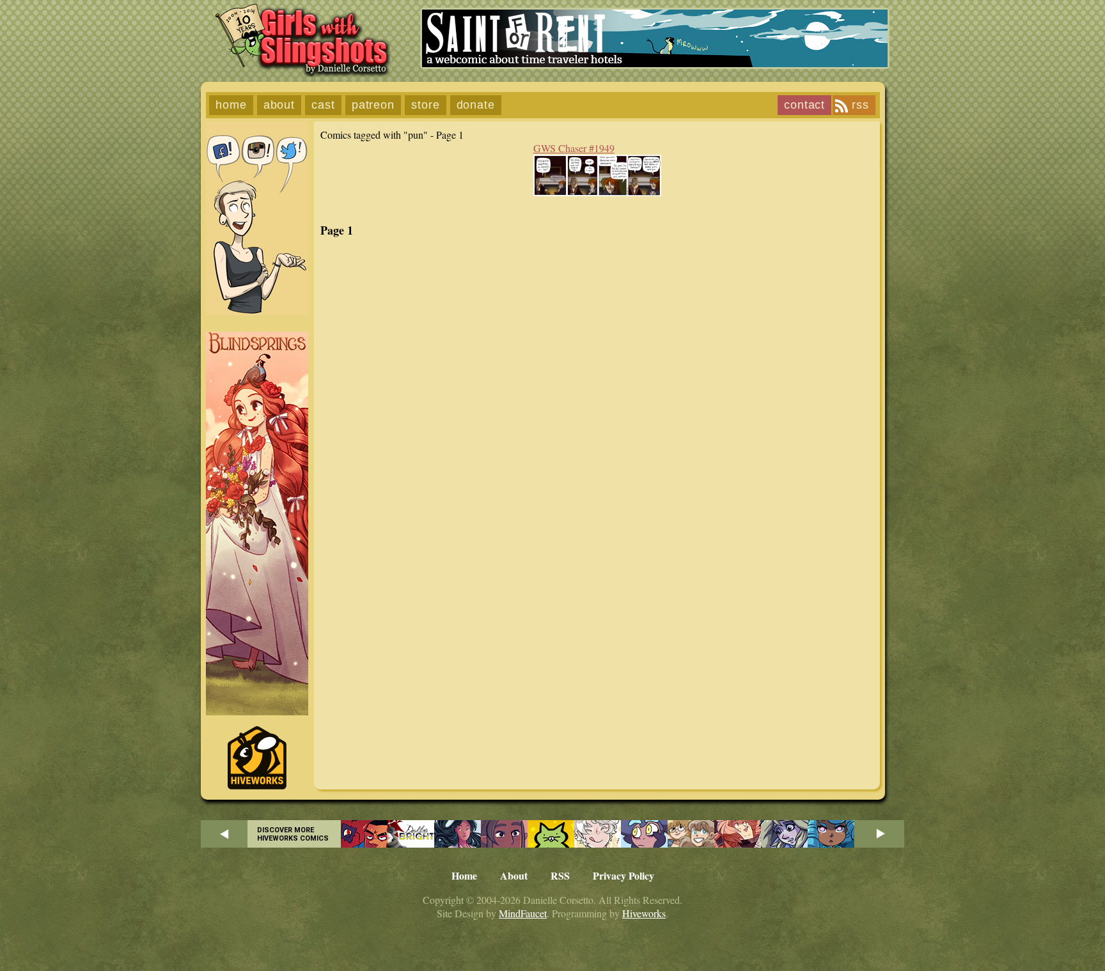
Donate (476, 104)
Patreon (373, 104)
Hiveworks (644, 913)
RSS (860, 104)
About (279, 104)
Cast (323, 104)
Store (425, 104)
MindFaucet (523, 913)
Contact (804, 104)
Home (231, 104)
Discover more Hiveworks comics (293, 834)
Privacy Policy (623, 875)
